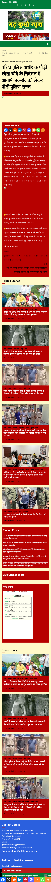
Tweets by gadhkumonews (12, 866)
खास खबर (18, 61)
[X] (10, 130)
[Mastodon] (29, 130)
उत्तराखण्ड (12, 61)
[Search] (47, 44)
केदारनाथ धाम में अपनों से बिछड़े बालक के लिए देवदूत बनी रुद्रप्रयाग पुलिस (25, 498)
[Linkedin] (20, 130)
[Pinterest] (24, 130)
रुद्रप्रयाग (25, 511)
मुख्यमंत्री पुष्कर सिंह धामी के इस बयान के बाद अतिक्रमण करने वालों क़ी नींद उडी (25, 255)
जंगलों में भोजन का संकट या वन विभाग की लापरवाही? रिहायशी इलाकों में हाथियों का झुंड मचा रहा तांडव (25, 335)
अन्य (3, 61)
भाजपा (26, 309)
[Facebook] (6, 130)
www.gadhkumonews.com (21, 847)
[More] (43, 130)
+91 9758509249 (15, 839)
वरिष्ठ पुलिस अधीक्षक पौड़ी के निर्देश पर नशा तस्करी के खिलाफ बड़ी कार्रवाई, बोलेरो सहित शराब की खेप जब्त (25, 374)
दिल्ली (28, 469)
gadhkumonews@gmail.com (13, 844)
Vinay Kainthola (8, 93)
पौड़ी (27, 61)
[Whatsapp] (38, 130)
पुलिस (23, 61)
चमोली (28, 427)
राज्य (30, 61)
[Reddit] (15, 130)
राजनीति (32, 309)
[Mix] (34, 130)
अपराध (7, 61)
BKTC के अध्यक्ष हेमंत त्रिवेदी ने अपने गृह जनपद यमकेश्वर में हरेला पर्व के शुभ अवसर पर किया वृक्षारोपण (25, 296)
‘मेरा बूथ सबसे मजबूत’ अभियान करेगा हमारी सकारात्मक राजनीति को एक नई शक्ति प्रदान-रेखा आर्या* (26, 268)
